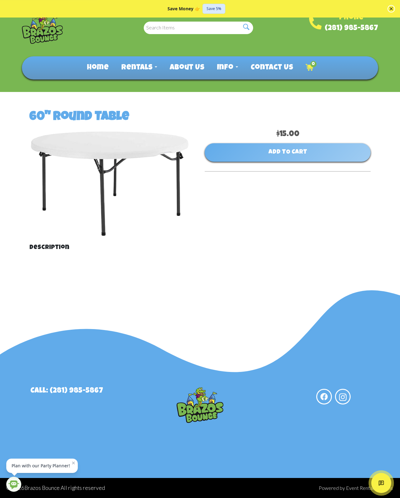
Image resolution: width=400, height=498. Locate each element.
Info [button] (226, 68)
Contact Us (272, 68)
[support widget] (381, 483)
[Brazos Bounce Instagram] (343, 396)
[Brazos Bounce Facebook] (324, 396)
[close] (391, 9)
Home (98, 68)
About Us (187, 68)
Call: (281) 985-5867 (66, 391)
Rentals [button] (137, 68)
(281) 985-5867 (351, 28)
